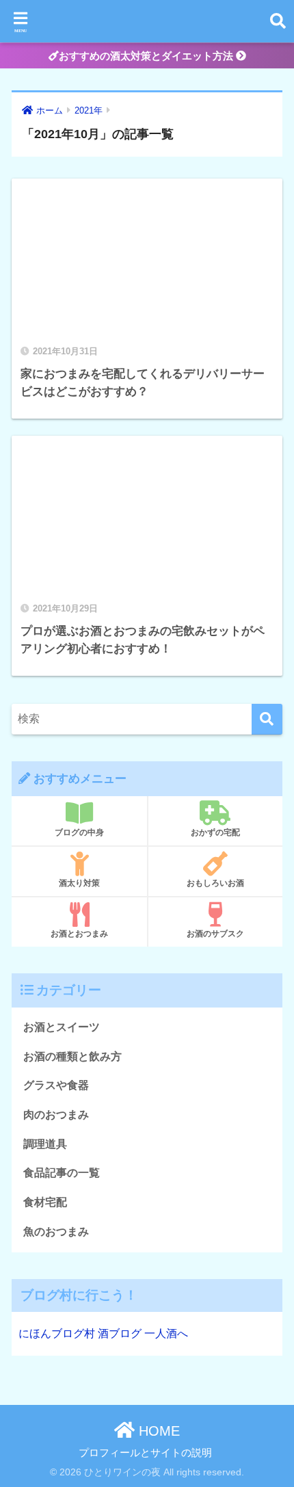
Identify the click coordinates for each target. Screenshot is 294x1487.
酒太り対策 (79, 883)
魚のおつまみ (56, 1231)
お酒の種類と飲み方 (72, 1056)
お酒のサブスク (215, 933)
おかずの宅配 (215, 832)
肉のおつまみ (56, 1114)
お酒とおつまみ (79, 933)
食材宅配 (45, 1202)
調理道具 (45, 1144)
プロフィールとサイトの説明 (145, 1452)
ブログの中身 (79, 832)
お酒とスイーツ (61, 1027)
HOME (157, 1430)
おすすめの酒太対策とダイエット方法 (147, 56)
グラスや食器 (56, 1085)
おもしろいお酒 (215, 883)
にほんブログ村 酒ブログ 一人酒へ (103, 1333)
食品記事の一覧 (61, 1173)
